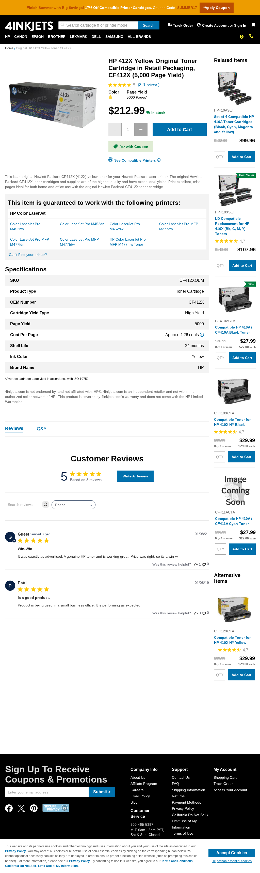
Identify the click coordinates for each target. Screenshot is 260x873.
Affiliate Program (144, 784)
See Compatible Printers (135, 160)
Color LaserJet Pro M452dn (82, 224)
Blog (134, 802)
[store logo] (29, 26)
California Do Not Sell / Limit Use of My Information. (41, 866)
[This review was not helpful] (204, 564)
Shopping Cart (225, 777)
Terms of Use (182, 833)
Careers (137, 790)
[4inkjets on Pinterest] (34, 810)
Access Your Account (230, 790)
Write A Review (135, 476)
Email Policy (140, 796)
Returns (178, 796)
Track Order (183, 25)
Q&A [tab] (41, 428)
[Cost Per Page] (202, 335)
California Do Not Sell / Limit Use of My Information (190, 821)
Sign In (240, 25)
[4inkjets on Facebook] (9, 810)
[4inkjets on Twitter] (21, 810)
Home (9, 48)
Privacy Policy (183, 808)
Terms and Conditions (177, 861)
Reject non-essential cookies (232, 861)
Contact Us (181, 777)
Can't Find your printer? (28, 255)
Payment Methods (186, 802)
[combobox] (108, 25)
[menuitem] (7, 37)
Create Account (216, 25)
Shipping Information (188, 790)
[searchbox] (23, 504)
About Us (138, 777)
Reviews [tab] (14, 428)
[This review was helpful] (196, 564)
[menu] (130, 37)
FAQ (175, 784)
